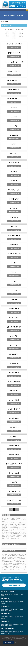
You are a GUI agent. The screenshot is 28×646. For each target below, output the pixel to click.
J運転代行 (14, 171)
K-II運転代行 (14, 181)
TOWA (14, 272)
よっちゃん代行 (14, 473)
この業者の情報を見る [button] (14, 47)
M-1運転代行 (14, 208)
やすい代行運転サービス (14, 464)
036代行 (14, 107)
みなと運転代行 (14, 454)
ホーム (2, 21)
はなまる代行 (14, 391)
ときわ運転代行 (14, 372)
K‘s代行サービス (14, 190)
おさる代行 (14, 345)
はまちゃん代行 (14, 400)
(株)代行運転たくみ (14, 98)
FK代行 (14, 144)
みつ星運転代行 (14, 445)
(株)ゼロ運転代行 (14, 89)
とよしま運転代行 (14, 381)
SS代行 (14, 263)
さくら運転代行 (14, 354)
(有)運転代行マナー (14, 80)
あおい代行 (14, 299)
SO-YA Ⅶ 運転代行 (14, 254)
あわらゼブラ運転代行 (14, 327)
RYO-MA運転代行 (14, 235)
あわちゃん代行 (14, 318)
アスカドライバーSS (14, 500)
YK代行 (14, 281)
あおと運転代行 (14, 308)
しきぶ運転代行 (14, 363)
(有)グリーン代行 (14, 53)
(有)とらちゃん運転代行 (14, 44)
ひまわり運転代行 (14, 409)
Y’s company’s (14, 290)
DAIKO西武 (14, 135)
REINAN (14, 226)
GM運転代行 (14, 153)
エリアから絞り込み (6, 25)
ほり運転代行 (14, 427)
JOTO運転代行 (14, 162)
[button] (27, 10)
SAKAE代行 (14, 244)
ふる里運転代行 (14, 418)
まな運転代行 (14, 436)
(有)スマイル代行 (14, 71)
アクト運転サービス (14, 491)
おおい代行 (14, 336)
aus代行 (14, 117)
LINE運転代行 (14, 199)
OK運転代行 (14, 217)
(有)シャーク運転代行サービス (14, 62)
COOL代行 (14, 126)
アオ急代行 (14, 482)
